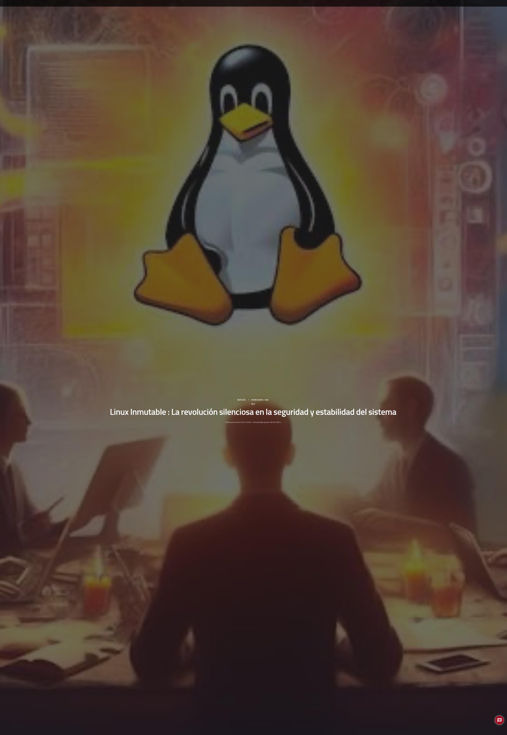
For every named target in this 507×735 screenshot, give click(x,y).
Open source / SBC (260, 400)
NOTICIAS (242, 400)
